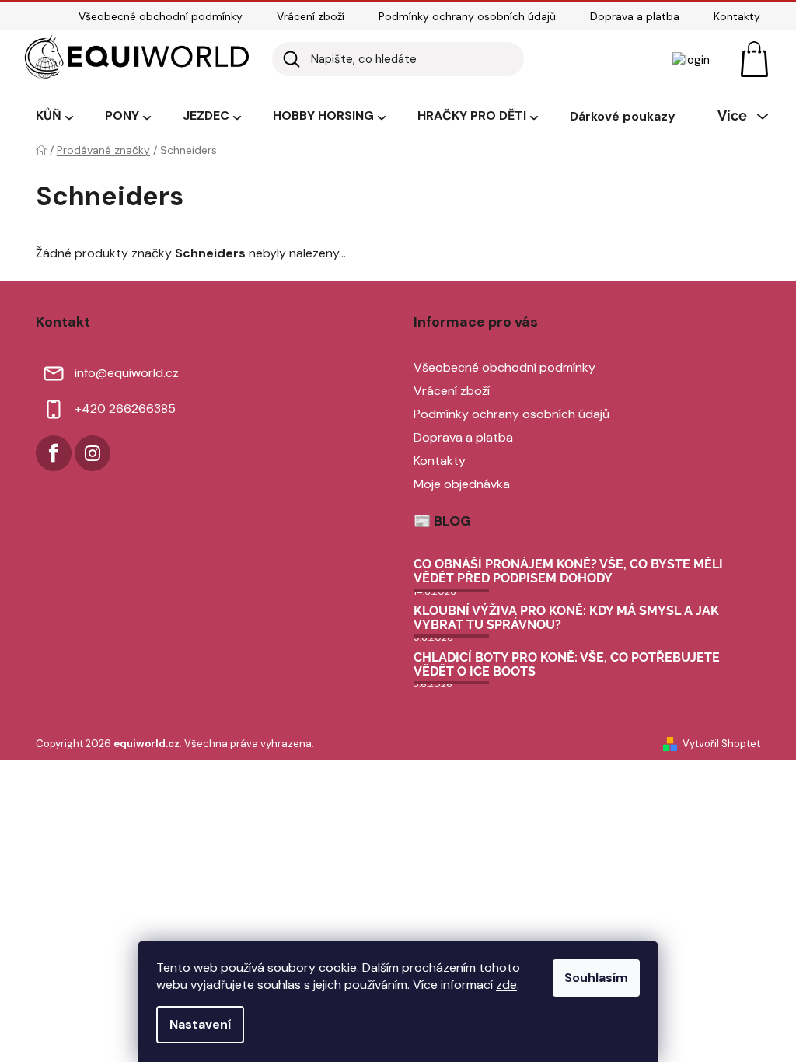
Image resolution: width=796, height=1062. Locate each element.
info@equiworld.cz (127, 373)
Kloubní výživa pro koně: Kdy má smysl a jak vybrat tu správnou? (566, 617)
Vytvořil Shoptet (721, 743)
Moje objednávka (462, 484)
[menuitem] (54, 116)
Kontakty (737, 16)
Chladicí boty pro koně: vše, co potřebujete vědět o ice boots (567, 664)
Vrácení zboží (310, 16)
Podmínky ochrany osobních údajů (467, 16)
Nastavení (200, 1024)
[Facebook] (54, 453)
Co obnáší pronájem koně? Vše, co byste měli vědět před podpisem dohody (568, 571)
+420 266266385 (125, 408)
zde (506, 984)
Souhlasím (596, 977)
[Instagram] (92, 453)
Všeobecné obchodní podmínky (161, 16)
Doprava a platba (634, 16)
